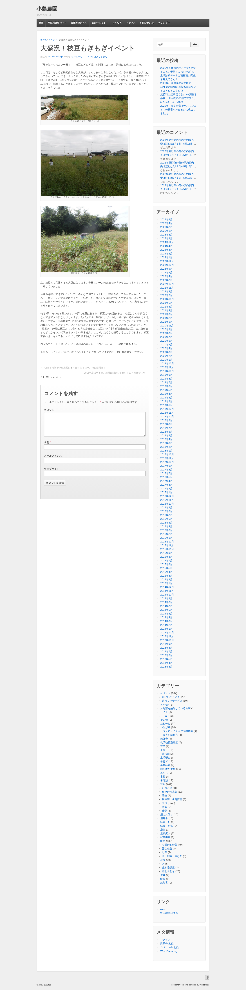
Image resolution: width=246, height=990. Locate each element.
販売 (162, 840)
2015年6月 (166, 564)
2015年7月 (166, 560)
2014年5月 (166, 613)
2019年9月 (166, 374)
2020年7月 (166, 336)
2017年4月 (166, 480)
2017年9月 (166, 465)
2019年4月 (166, 393)
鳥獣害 (164, 882)
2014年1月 (166, 628)
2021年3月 (166, 314)
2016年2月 (166, 534)
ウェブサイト (51, 468)
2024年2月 (166, 253)
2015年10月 (167, 549)
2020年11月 (167, 325)
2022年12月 (167, 283)
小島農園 (47, 9)
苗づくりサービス (172, 700)
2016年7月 (166, 515)
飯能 (162, 878)
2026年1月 (166, 230)
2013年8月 (166, 647)
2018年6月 (166, 431)
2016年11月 (167, 499)
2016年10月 (167, 503)
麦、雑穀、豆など (172, 856)
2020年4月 (166, 348)
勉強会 (164, 738)
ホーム (43, 39)
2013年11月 (167, 636)
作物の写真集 (169, 791)
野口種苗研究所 (169, 913)
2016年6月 (166, 518)
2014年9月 (166, 598)
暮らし (164, 772)
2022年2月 (166, 295)
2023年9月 (166, 268)
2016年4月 (166, 526)
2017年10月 (167, 462)
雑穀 (164, 806)
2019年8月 (166, 378)
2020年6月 (166, 340)
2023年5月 (166, 272)
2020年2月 (166, 355)
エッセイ (165, 704)
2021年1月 (166, 321)
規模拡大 (165, 833)
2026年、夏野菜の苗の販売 (175, 83)
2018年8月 (166, 424)
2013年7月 (166, 651)
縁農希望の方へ (79, 22)
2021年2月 (166, 318)
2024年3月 (166, 249)
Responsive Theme (179, 985)
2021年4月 (166, 310)
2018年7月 (166, 427)
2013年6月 (166, 655)
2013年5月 (166, 659)
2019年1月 (166, 405)
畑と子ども (168, 871)
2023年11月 (167, 261)
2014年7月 (166, 606)
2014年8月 (166, 602)
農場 (162, 859)
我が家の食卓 (167, 768)
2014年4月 (166, 617)
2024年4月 (166, 246)
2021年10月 (167, 299)
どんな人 (117, 22)
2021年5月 (166, 306)
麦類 (164, 810)
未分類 (164, 780)
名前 (46, 442)
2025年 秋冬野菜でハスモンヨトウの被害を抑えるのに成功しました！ (178, 109)
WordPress (204, 985)
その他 (164, 719)
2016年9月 (166, 507)
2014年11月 (167, 590)
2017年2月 (166, 488)
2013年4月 (166, 662)
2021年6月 (166, 302)
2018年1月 (166, 450)
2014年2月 (166, 624)
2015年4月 (166, 571)
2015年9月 (166, 552)
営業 (162, 746)
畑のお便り (166, 814)
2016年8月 (166, 511)
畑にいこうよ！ (171, 696)
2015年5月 (166, 568)
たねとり (167, 787)
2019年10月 (167, 371)
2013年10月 (167, 640)
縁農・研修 (166, 825)
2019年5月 (166, 390)
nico (162, 909)
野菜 (164, 852)
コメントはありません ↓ (97, 56)
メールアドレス (53, 455)
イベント (53, 39)
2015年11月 (167, 545)
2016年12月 (167, 496)
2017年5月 (166, 477)
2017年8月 (166, 469)
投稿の (167, 943)
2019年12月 (167, 363)
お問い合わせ (147, 22)
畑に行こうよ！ (100, 22)
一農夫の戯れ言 (169, 734)
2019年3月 (166, 397)
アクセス (131, 22)
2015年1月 (166, 583)
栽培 (162, 784)
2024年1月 (166, 257)
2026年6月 (166, 219)
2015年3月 (166, 575)
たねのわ (165, 723)
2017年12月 (167, 454)
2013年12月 (167, 632)
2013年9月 (166, 643)
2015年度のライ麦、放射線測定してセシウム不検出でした (114, 372)
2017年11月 (167, 458)
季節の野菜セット (57, 22)
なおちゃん (76, 56)
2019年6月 (166, 386)
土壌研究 (165, 757)
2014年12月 (167, 587)
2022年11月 (167, 287)
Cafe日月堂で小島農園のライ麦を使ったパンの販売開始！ (75, 367)
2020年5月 (166, 344)
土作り (164, 750)
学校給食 (165, 765)
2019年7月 (166, 382)
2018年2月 (166, 446)
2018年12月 (167, 408)
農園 (41, 22)
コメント (49, 410)
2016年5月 (166, 522)
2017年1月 (166, 492)
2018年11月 (167, 412)
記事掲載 (165, 837)
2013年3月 (166, 666)
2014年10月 (167, 594)
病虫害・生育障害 (172, 799)
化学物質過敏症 (169, 742)
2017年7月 (166, 473)
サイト (164, 712)
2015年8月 (166, 556)
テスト (166, 715)
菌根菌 (166, 753)
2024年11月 (167, 242)
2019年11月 (167, 367)
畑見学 (164, 818)
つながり (165, 727)
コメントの (169, 947)
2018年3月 (166, 443)
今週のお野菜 (169, 844)
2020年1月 (166, 359)
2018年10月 (167, 416)
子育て (164, 761)
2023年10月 (167, 264)
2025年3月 (166, 238)
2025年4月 (166, 234)
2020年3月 (166, 352)
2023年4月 (166, 276)
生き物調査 (168, 867)
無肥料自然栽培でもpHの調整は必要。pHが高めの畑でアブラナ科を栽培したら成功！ (178, 98)
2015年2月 (166, 579)
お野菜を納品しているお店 (175, 708)
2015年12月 (167, 541)
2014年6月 (166, 609)
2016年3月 (166, 530)
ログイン (165, 939)
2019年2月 (166, 401)
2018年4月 (166, 439)
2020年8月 (166, 333)
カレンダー (164, 22)
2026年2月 (166, 227)
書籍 (162, 776)
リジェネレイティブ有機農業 (176, 731)
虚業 (162, 829)
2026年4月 (166, 223)
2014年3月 (166, 621)
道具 (162, 875)
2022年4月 (166, 291)
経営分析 (165, 822)
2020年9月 (166, 329)
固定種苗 (167, 848)
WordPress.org (168, 951)
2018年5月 (166, 435)
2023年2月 (166, 280)
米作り (166, 803)
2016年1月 (166, 537)
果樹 (164, 795)
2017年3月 (166, 484)
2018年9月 (166, 420)
